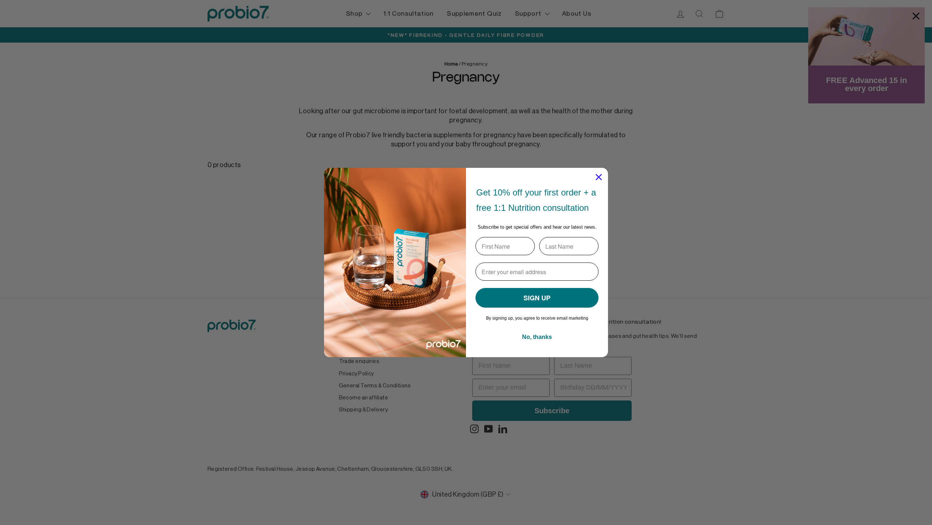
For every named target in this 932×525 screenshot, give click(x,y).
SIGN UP (537, 298)
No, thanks (537, 337)
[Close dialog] (598, 177)
